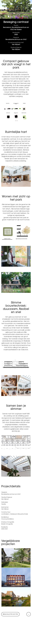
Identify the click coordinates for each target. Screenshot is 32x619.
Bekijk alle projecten (10, 614)
